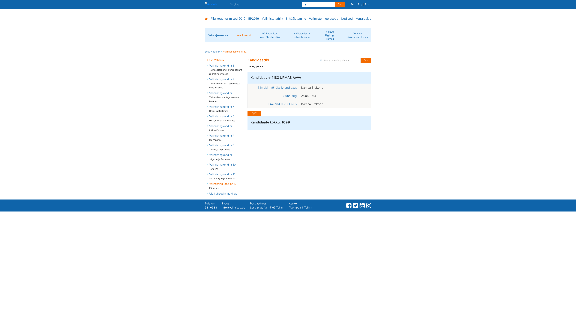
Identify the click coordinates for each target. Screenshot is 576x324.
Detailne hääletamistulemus (357, 35)
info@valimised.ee (233, 207)
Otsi (366, 60)
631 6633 (211, 207)
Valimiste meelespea (323, 18)
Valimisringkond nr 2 (221, 79)
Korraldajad (363, 18)
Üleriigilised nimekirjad (223, 193)
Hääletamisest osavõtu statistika (270, 35)
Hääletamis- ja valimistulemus (301, 35)
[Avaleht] (211, 5)
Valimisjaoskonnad (218, 35)
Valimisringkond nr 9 (221, 154)
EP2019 (253, 18)
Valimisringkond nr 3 (221, 93)
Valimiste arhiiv (272, 18)
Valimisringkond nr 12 (222, 183)
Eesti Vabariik (212, 51)
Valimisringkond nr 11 (222, 174)
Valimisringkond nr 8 (221, 145)
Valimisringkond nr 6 (221, 126)
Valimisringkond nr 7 (221, 135)
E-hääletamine (296, 18)
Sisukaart (236, 4)
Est (352, 4)
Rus (367, 4)
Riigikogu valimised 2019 (227, 18)
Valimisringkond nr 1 (221, 65)
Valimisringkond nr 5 (221, 116)
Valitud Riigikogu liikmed (330, 35)
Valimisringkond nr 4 (221, 106)
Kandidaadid (244, 35)
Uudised (347, 18)
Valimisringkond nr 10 (222, 164)
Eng (359, 4)
